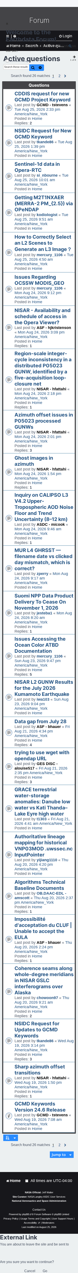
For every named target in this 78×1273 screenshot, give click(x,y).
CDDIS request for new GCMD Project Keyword (43, 97)
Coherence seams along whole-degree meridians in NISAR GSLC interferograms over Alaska (44, 980)
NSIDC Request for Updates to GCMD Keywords (37, 1030)
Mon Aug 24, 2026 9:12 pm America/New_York (38, 295)
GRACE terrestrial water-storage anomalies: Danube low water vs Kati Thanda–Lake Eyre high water (42, 801)
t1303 (42, 819)
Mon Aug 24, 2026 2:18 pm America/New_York (38, 395)
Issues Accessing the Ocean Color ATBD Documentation (40, 645)
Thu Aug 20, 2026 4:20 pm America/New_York (41, 864)
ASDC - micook (51, 524)
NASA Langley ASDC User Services (46, 1196)
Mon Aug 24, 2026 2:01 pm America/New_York (38, 439)
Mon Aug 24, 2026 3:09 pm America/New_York (40, 334)
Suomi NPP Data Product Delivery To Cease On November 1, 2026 (44, 602)
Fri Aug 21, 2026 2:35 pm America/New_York (41, 770)
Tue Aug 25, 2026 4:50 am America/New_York (44, 259)
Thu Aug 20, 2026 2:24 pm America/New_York (43, 947)
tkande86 (45, 142)
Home (37, 118)
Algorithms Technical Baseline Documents (40, 885)
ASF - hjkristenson (54, 328)
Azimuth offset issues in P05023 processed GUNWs (44, 421)
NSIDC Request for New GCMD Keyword (43, 134)
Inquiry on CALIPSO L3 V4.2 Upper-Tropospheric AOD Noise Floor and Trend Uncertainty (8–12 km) (44, 507)
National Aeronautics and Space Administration (39, 1201)
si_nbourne (47, 175)
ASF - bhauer (49, 726)
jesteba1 (44, 613)
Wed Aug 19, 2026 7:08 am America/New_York (38, 1121)
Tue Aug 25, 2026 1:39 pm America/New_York (43, 146)
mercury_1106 (50, 255)
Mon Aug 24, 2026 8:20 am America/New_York (43, 617)
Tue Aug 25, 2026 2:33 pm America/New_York (37, 111)
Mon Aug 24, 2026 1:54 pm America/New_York (38, 476)
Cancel (29, 1271)
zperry (42, 573)
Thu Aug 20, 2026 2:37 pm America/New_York (44, 900)
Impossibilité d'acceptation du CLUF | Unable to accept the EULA (43, 928)
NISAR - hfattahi (51, 389)
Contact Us (39, 1209)
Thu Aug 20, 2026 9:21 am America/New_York (42, 1002)
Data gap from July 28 (41, 721)
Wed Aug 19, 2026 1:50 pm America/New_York (38, 1084)
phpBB (25, 1214)
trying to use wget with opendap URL (42, 755)
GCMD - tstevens (52, 105)
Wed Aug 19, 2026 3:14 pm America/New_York (44, 1045)
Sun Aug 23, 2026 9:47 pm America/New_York (38, 663)
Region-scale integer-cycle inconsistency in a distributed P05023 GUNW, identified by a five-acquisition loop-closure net (43, 368)
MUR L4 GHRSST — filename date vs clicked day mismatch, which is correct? (44, 559)
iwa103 (43, 699)
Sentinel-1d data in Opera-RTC (37, 167)
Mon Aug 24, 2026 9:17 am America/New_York (41, 578)
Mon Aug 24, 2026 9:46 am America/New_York (38, 531)
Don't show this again (20, 61)
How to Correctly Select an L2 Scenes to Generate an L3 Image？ (43, 243)
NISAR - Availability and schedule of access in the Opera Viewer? (43, 316)
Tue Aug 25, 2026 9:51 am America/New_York (41, 219)
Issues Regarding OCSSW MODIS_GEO (39, 280)
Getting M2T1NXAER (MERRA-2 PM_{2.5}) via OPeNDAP (44, 203)
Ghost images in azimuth (34, 461)
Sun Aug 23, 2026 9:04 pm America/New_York (41, 704)
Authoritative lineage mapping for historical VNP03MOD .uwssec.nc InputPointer (44, 845)
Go (45, 1271)
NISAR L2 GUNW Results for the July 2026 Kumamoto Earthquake (44, 688)
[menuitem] (27, 1181)
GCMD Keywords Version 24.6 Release (40, 1107)
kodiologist (47, 215)
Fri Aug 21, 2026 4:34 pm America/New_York (42, 731)
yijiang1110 (47, 860)
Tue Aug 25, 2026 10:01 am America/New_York (41, 180)
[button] (59, 76)
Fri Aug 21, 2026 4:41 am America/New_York (43, 821)
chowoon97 (47, 998)
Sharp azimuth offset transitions (40, 1070)
